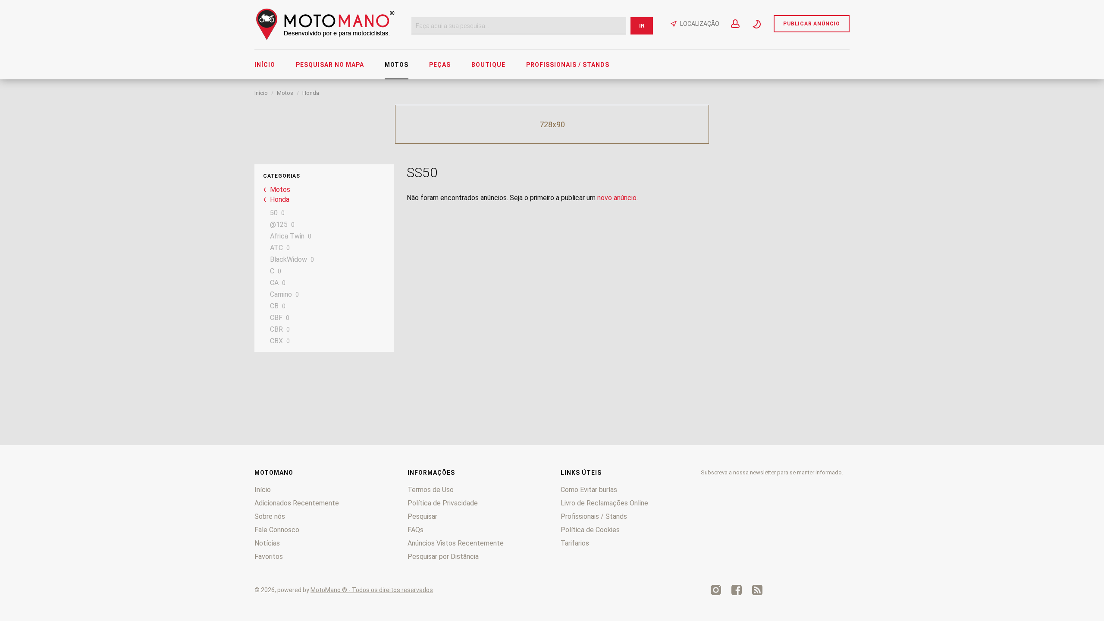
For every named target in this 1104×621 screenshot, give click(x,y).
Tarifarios (575, 543)
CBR (276, 329)
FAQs (415, 530)
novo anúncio (617, 198)
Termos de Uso (431, 490)
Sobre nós (269, 516)
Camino (281, 294)
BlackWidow (288, 259)
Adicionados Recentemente (296, 503)
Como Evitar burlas (589, 490)
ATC (276, 248)
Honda (310, 93)
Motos (396, 64)
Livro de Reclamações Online (604, 503)
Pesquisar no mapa (330, 64)
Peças (440, 64)
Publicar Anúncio (811, 24)
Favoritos (268, 556)
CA (274, 283)
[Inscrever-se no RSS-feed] (757, 590)
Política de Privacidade (443, 503)
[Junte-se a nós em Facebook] (736, 590)
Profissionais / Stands (567, 64)
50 (274, 213)
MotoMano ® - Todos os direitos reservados (371, 589)
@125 (279, 224)
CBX (276, 341)
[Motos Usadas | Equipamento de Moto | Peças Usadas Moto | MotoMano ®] (325, 38)
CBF (276, 318)
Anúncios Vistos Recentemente (456, 543)
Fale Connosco (276, 530)
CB (274, 306)
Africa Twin (287, 236)
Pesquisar (422, 516)
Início (264, 64)
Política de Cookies (590, 530)
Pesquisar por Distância (443, 556)
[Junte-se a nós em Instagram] (716, 590)
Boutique (488, 64)
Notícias (267, 543)
